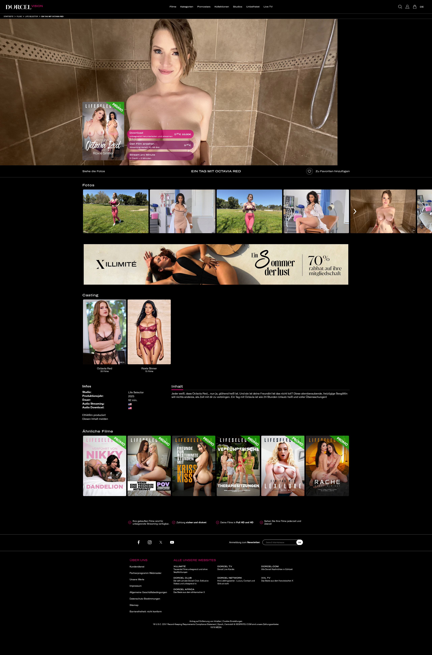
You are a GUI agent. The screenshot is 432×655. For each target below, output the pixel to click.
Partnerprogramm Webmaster (145, 573)
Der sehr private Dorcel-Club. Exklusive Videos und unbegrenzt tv (190, 581)
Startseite (8, 16)
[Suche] (400, 6)
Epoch (220, 624)
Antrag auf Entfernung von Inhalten (205, 621)
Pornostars (203, 7)
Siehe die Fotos (93, 171)
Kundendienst (137, 566)
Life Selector (31, 16)
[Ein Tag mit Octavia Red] (103, 131)
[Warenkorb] (415, 6)
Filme (173, 7)
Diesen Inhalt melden (95, 418)
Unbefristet (253, 7)
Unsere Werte (137, 579)
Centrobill (228, 624)
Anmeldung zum (244, 542)
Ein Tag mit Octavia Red (52, 16)
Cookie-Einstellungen (232, 621)
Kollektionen (221, 7)
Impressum (136, 585)
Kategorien (186, 7)
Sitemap (134, 605)
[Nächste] (355, 211)
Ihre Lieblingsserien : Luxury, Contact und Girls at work (236, 581)
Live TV (268, 7)
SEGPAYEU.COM (243, 624)
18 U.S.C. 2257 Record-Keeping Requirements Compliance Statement (184, 624)
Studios (237, 7)
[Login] (407, 6)
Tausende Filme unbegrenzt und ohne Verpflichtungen (190, 569)
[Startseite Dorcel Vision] (24, 6)
